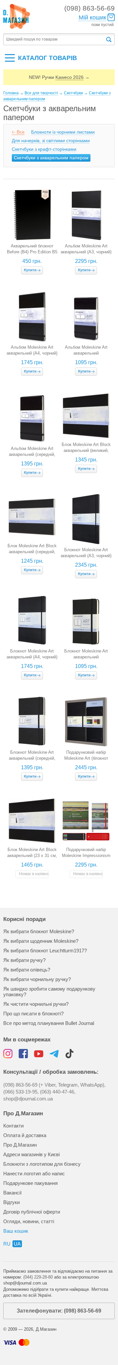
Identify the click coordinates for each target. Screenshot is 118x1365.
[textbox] (54, 39)
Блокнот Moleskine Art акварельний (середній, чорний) (32, 758)
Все (21, 132)
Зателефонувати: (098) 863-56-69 (59, 1311)
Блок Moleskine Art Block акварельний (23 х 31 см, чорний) (32, 855)
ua (17, 1244)
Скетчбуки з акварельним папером (51, 157)
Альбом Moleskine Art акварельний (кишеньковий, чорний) (86, 353)
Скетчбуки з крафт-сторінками (44, 149)
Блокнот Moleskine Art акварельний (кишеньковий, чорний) (86, 657)
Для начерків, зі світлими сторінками (51, 140)
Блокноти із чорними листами (63, 132)
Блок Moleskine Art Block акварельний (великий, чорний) (86, 450)
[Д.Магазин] (16, 16)
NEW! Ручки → (59, 77)
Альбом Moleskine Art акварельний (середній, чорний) (32, 454)
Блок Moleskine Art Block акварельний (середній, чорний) (32, 551)
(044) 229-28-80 (38, 1277)
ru (6, 1244)
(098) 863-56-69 (89, 8)
